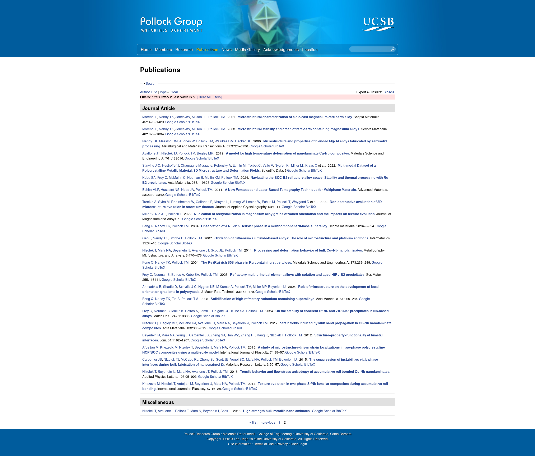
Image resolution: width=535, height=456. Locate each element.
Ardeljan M (150, 347)
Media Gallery (247, 49)
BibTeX (388, 91)
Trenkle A (149, 201)
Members (163, 49)
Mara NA (164, 250)
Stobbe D (176, 238)
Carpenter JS (199, 335)
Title (154, 91)
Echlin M (268, 201)
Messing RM (168, 141)
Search (151, 83)
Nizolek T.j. (150, 323)
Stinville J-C (151, 165)
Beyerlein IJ (181, 250)
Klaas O (311, 165)
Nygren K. (282, 165)
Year (174, 91)
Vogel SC (237, 359)
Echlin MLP (150, 189)
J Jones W (187, 141)
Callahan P (204, 201)
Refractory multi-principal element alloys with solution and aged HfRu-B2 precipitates (297, 274)
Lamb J (205, 310)
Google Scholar (177, 121)
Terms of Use (264, 443)
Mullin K (177, 310)
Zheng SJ (217, 335)
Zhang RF (248, 335)
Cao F (146, 238)
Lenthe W (253, 201)
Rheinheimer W (182, 201)
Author (145, 91)
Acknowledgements (281, 49)
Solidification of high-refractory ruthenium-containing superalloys (262, 299)
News (227, 49)
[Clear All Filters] (209, 97)
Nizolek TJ (169, 153)
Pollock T (283, 201)
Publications (207, 49)
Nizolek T (149, 250)
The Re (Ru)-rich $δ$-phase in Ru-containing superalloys (246, 262)
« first (253, 422)
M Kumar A (224, 286)
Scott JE (217, 250)
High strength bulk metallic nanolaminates (276, 411)
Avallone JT (151, 153)
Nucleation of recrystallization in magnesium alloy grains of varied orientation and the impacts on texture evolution (284, 214)
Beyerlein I (211, 410)
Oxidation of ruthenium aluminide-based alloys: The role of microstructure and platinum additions (291, 238)
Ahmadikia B (151, 286)
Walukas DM (224, 141)
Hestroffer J (170, 165)
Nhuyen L (221, 201)
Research (184, 49)
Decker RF (243, 141)
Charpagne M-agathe (196, 165)
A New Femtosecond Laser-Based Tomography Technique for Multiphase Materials (290, 190)
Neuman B (195, 177)
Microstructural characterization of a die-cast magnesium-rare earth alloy (295, 117)
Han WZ (233, 335)
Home (146, 49)
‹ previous (268, 422)
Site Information (239, 443)
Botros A (177, 274)
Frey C (162, 177)
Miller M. (297, 165)
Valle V (267, 165)
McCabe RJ (187, 323)
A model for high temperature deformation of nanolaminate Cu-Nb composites (287, 153)
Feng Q (147, 226)
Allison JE (199, 116)
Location (310, 49)
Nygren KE (206, 286)
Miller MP (259, 286)
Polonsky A (222, 165)
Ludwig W (237, 201)
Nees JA (187, 189)
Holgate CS (220, 310)
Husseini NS (170, 189)
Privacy (282, 443)
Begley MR (205, 153)
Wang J (181, 335)
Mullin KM (212, 177)
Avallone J (165, 410)
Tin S (176, 298)
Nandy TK (166, 116)
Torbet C (254, 165)
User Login (299, 443)
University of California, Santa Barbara (323, 433)
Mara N (195, 410)
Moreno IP (149, 116)
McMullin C (177, 177)
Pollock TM (216, 116)
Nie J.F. (160, 213)
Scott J (225, 410)
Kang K (262, 335)
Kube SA (149, 177)
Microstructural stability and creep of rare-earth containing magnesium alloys (298, 129)
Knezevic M (168, 347)
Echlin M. (239, 165)
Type (163, 91)
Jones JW (183, 116)
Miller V (147, 213)
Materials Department (239, 433)
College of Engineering (274, 433)
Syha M (163, 201)
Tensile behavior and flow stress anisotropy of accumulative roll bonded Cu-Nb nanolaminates (314, 371)
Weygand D (300, 201)
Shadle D (170, 286)
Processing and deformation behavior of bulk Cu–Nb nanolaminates (308, 250)
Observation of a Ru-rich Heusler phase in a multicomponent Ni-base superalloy (264, 226)
